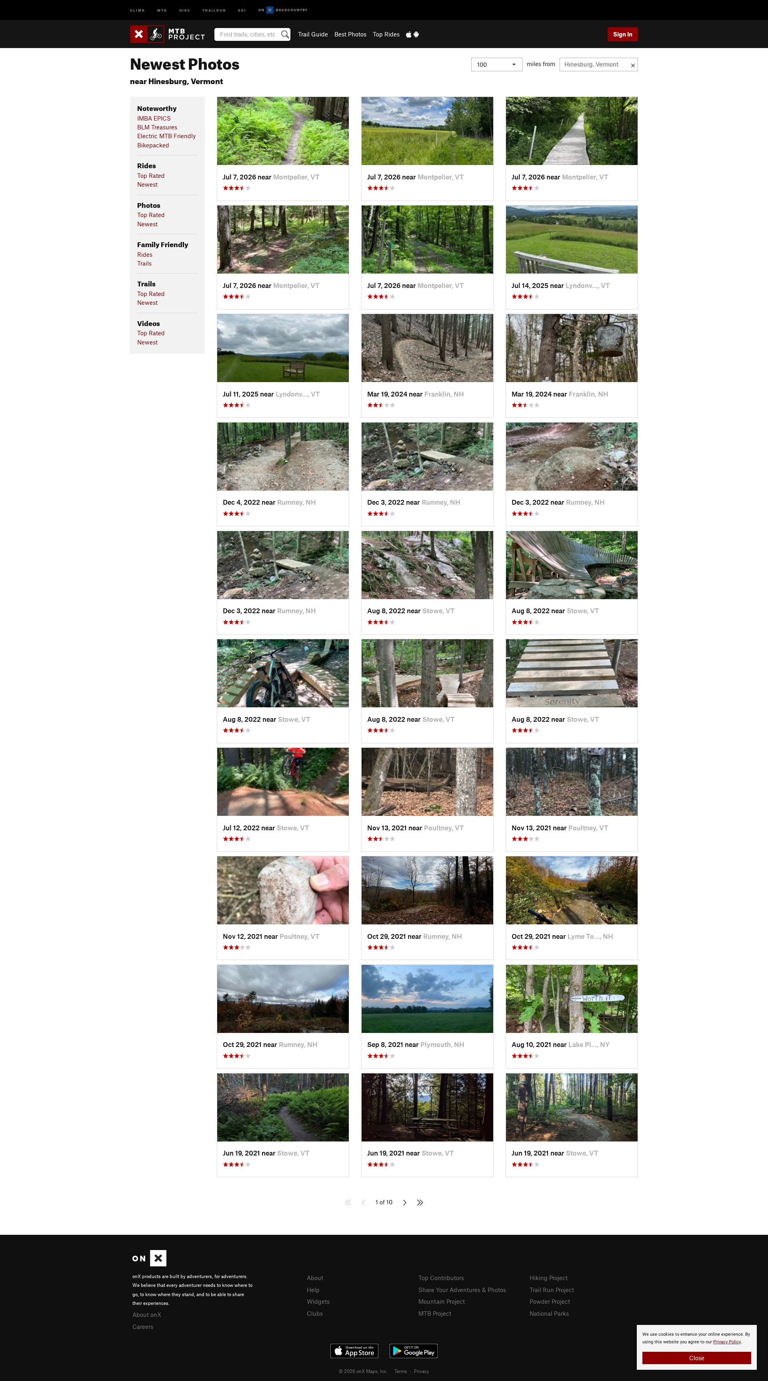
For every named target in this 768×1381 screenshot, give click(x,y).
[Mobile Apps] (412, 34)
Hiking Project (549, 1277)
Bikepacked (153, 145)
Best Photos (350, 34)
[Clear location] (633, 64)
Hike (184, 9)
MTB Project (434, 1313)
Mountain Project (441, 1301)
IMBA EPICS (154, 118)
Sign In (622, 34)
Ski (242, 9)
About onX (146, 1314)
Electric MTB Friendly (166, 135)
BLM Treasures (157, 127)
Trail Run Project (552, 1289)
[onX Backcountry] (283, 10)
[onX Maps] (149, 1264)
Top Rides (386, 34)
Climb (137, 9)
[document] (696, 1347)
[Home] (171, 34)
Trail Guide (313, 34)
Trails (144, 263)
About (315, 1277)
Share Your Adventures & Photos (462, 1289)
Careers (142, 1326)
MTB (162, 9)
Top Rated (151, 175)
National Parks (549, 1313)
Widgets (318, 1301)
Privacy (421, 1371)
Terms (400, 1371)
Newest (147, 184)
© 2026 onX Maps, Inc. (363, 1371)
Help (313, 1289)
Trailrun (214, 9)
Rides (144, 254)
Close (696, 1357)
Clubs (315, 1313)
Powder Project (550, 1301)
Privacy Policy (727, 1342)
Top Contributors (441, 1277)
